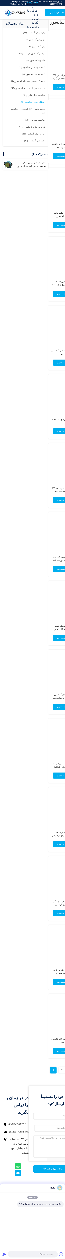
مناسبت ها (33, 27)
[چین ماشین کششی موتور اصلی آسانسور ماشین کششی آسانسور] (8, 164)
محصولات (32, 2)
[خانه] (15, 12)
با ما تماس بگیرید (35, 18)
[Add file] (61, 1254)
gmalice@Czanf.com (18, 1131)
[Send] (4, 1254)
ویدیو (30, 6)
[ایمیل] (22, 1175)
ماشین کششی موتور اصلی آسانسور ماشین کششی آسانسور (32, 164)
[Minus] (4, 1188)
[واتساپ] (22, 1168)
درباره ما (32, 10)
